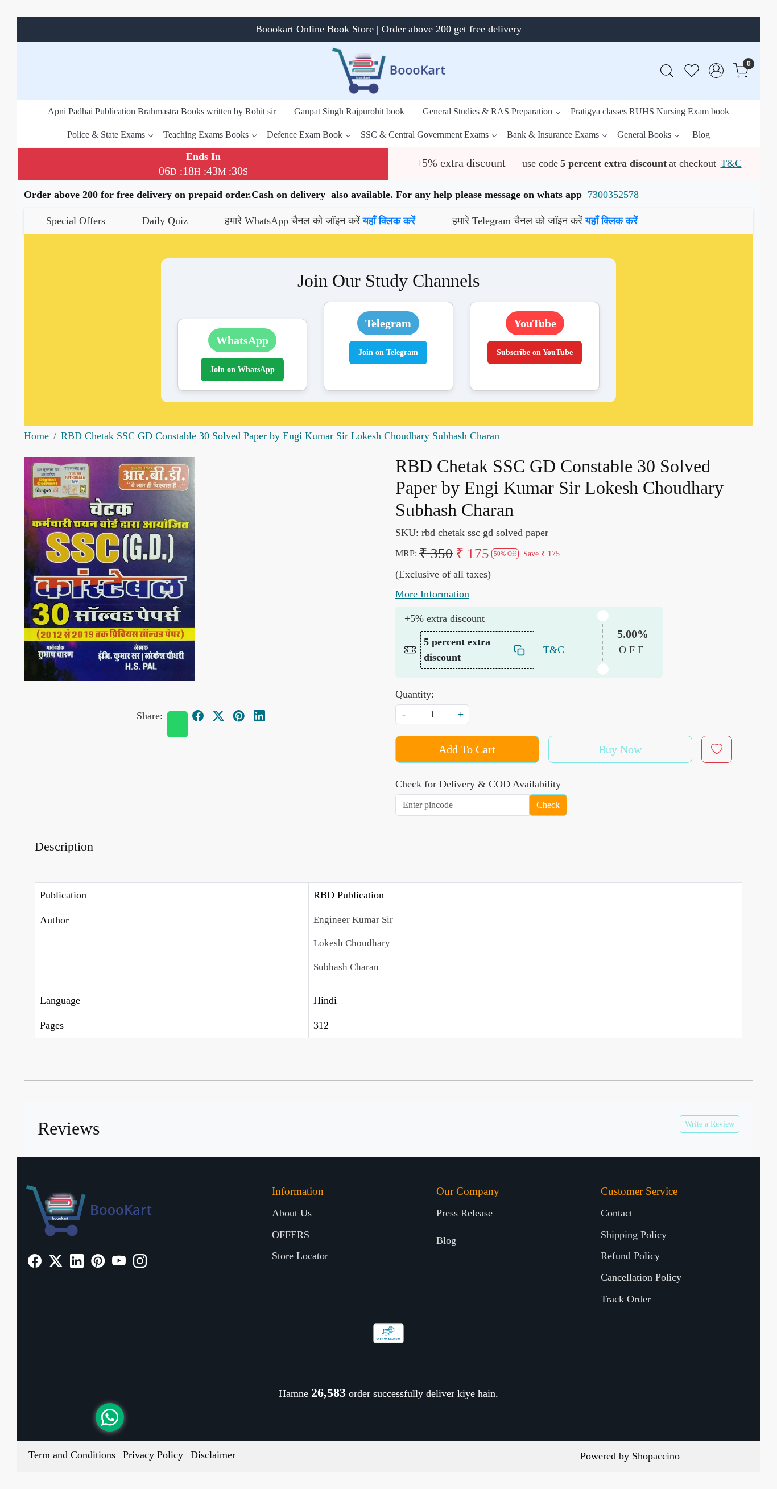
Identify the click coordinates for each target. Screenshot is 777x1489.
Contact (617, 1213)
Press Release (464, 1213)
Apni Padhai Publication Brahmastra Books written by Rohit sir (162, 111)
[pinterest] (239, 716)
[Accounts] (716, 70)
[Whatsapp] (177, 724)
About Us (292, 1213)
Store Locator (300, 1255)
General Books (644, 134)
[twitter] (218, 716)
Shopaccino (656, 1456)
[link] (666, 71)
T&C (731, 163)
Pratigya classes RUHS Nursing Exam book (650, 111)
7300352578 (613, 194)
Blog (701, 134)
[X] (56, 1263)
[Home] (388, 70)
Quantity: (414, 694)
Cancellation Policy (641, 1277)
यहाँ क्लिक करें (323, 220)
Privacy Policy (153, 1455)
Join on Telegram (388, 352)
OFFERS (290, 1234)
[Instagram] (140, 1263)
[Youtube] (119, 1263)
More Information (432, 594)
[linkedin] (259, 716)
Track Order (626, 1299)
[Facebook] (35, 1263)
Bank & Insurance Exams (553, 134)
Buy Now (620, 749)
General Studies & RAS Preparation (487, 111)
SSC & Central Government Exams (425, 134)
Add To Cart (467, 749)
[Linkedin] (77, 1263)
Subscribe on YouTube (535, 352)
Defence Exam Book (304, 134)
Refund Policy (630, 1255)
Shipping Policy (634, 1234)
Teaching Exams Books (206, 134)
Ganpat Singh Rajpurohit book (349, 111)
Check (548, 805)
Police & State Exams (106, 134)
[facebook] (198, 716)
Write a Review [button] (709, 1124)
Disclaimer (213, 1455)
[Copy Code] (520, 650)
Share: (150, 715)
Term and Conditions (71, 1455)
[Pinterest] (98, 1263)
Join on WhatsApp (242, 369)
